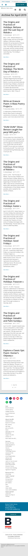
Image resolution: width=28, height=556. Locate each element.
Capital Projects (9, 416)
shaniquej (7, 74)
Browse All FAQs (9, 443)
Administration (9, 421)
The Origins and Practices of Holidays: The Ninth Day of (13, 67)
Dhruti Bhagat (8, 35)
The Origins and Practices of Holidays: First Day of (12, 165)
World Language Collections (9, 492)
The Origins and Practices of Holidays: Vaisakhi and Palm (12, 317)
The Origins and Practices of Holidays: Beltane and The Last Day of (13, 27)
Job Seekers (8, 482)
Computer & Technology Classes (10, 450)
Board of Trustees (10, 422)
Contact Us (8, 436)
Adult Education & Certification (10, 445)
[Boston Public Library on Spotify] (7, 402)
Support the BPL (9, 435)
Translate (23, 1)
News (6, 430)
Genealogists (8, 481)
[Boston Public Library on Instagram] (14, 398)
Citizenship (8, 474)
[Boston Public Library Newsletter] (10, 402)
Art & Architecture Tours (10, 413)
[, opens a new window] (8, 528)
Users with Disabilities (11, 490)
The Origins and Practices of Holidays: (11, 203)
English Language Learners (9, 476)
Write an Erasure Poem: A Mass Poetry (14, 104)
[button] (2, 4)
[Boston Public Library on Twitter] (10, 398)
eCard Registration (10, 456)
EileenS (6, 358)
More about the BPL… (11, 438)
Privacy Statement (18, 534)
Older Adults (8, 488)
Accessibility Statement (14, 536)
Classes (7, 448)
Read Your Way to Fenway (10, 495)
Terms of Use (8, 534)
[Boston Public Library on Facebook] (7, 398)
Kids (6, 484)
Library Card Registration (8, 458)
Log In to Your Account (11, 461)
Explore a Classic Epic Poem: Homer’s (13, 353)
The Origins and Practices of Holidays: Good (11, 239)
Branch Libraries (9, 408)
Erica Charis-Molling (9, 109)
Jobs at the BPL (9, 428)
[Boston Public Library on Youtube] (17, 398)
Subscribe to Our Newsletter (9, 432)
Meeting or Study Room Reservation (10, 463)
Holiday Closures (9, 411)
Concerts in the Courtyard (9, 453)
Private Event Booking (11, 468)
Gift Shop (7, 426)
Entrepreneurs (9, 479)
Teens (7, 486)
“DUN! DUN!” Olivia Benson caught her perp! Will (13, 130)
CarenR (6, 134)
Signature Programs (10, 469)
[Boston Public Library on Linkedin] (21, 398)
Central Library (9, 409)
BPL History (8, 424)
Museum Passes (9, 466)
